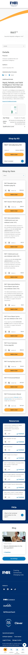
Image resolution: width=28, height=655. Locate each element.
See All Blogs (14, 558)
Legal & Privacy (6, 640)
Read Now (7, 552)
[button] (14, 160)
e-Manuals (16, 397)
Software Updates (7, 636)
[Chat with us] (24, 645)
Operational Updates (8, 633)
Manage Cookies (16, 640)
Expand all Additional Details (9, 101)
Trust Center (17, 636)
